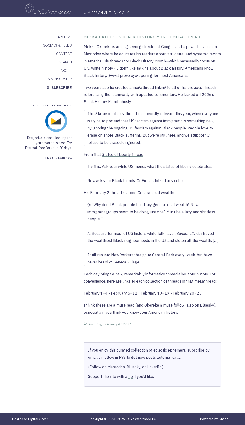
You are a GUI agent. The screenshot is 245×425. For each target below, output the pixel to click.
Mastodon (116, 366)
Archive (65, 37)
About (66, 70)
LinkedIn (154, 366)
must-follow (173, 305)
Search (65, 62)
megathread (143, 87)
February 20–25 (187, 293)
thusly (125, 101)
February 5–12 (124, 293)
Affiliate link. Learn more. (57, 157)
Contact (64, 53)
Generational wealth (155, 192)
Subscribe (61, 87)
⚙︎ (85, 323)
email (93, 357)
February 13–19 (155, 293)
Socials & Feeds (57, 45)
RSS (122, 357)
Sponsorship (60, 79)
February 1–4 (96, 293)
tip (130, 376)
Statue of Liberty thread (122, 154)
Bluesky (207, 305)
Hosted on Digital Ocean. (30, 419)
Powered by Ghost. (214, 419)
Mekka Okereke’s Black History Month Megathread (142, 37)
